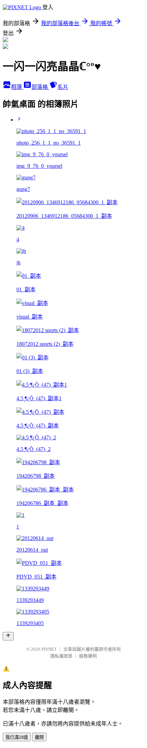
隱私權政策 (61, 655)
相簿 (17, 87)
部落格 (40, 87)
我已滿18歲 (16, 737)
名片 (62, 87)
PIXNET (49, 649)
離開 (39, 737)
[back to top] (8, 636)
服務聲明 (88, 655)
